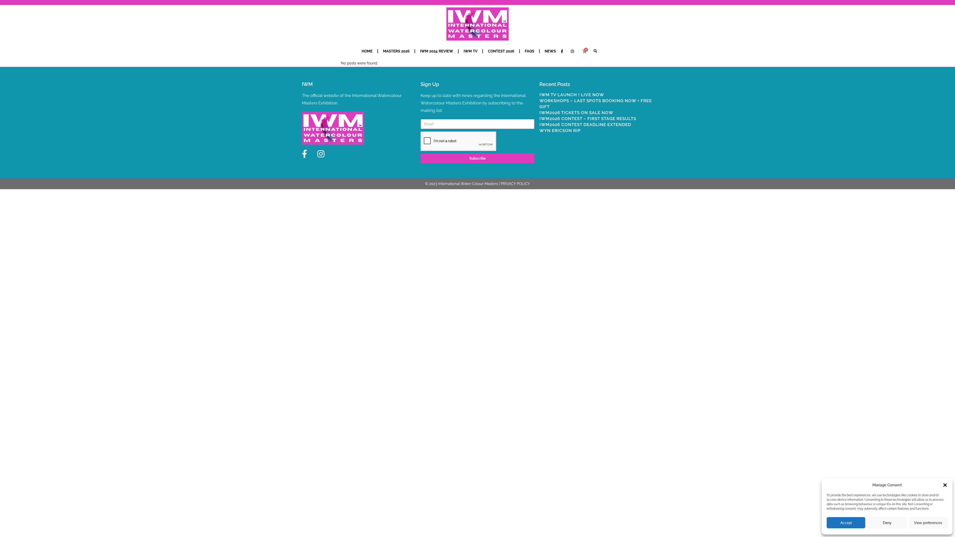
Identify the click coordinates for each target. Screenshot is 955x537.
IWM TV (471, 51)
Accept (846, 523)
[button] (945, 485)
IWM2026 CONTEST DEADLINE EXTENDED (585, 124)
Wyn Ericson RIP (560, 130)
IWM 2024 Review (436, 51)
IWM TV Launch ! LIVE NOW (571, 94)
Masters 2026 (396, 51)
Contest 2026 (501, 51)
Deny (887, 523)
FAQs (529, 51)
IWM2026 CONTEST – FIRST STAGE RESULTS (587, 118)
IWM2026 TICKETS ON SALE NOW (576, 112)
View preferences (928, 523)
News (550, 51)
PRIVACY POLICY (515, 183)
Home (367, 51)
